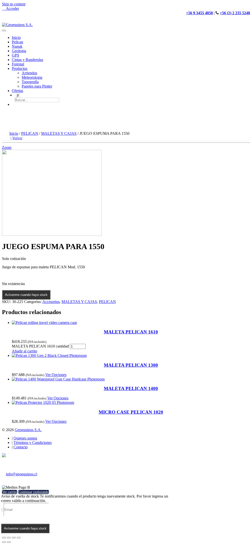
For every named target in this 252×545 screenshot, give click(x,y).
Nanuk (17, 46)
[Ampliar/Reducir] (19, 537)
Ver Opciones (55, 375)
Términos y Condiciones (33, 442)
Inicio (16, 37)
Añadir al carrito (24, 351)
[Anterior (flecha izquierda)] (4, 542)
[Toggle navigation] (4, 30)
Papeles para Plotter (37, 86)
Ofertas (17, 91)
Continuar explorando (33, 492)
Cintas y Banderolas (27, 60)
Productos (19, 68)
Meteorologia (32, 77)
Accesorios (51, 302)
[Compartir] (9, 537)
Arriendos (29, 73)
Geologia (19, 51)
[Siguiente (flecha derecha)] (9, 542)
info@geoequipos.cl (21, 474)
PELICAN (29, 133)
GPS (15, 55)
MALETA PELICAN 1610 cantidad (40, 346)
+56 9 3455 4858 (199, 13)
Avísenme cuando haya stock (26, 295)
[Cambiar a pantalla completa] (14, 537)
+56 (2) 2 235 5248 (235, 13)
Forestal (18, 64)
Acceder (12, 8)
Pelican (17, 42)
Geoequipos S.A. (28, 430)
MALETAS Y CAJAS (59, 133)
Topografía (30, 82)
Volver (17, 138)
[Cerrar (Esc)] (4, 537)
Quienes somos (25, 438)
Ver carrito (9, 492)
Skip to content (13, 4)
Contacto (21, 447)
